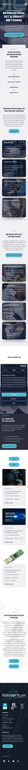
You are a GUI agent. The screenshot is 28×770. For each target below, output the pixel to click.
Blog (14, 459)
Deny (14, 403)
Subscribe (7, 746)
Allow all (14, 394)
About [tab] (23, 370)
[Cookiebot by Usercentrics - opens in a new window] (20, 366)
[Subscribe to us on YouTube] (13, 761)
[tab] (12, 40)
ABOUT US (14, 666)
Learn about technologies (14, 255)
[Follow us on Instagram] (18, 761)
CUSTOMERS (14, 661)
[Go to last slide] (2, 23)
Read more (9, 153)
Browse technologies (9, 446)
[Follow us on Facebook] (9, 761)
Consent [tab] (5, 370)
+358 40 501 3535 (6, 720)
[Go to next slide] (26, 23)
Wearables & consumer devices (15, 35)
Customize (13, 398)
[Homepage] (7, 4)
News (14, 464)
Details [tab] (14, 370)
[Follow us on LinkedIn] (4, 761)
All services (14, 131)
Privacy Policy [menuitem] (5, 756)
